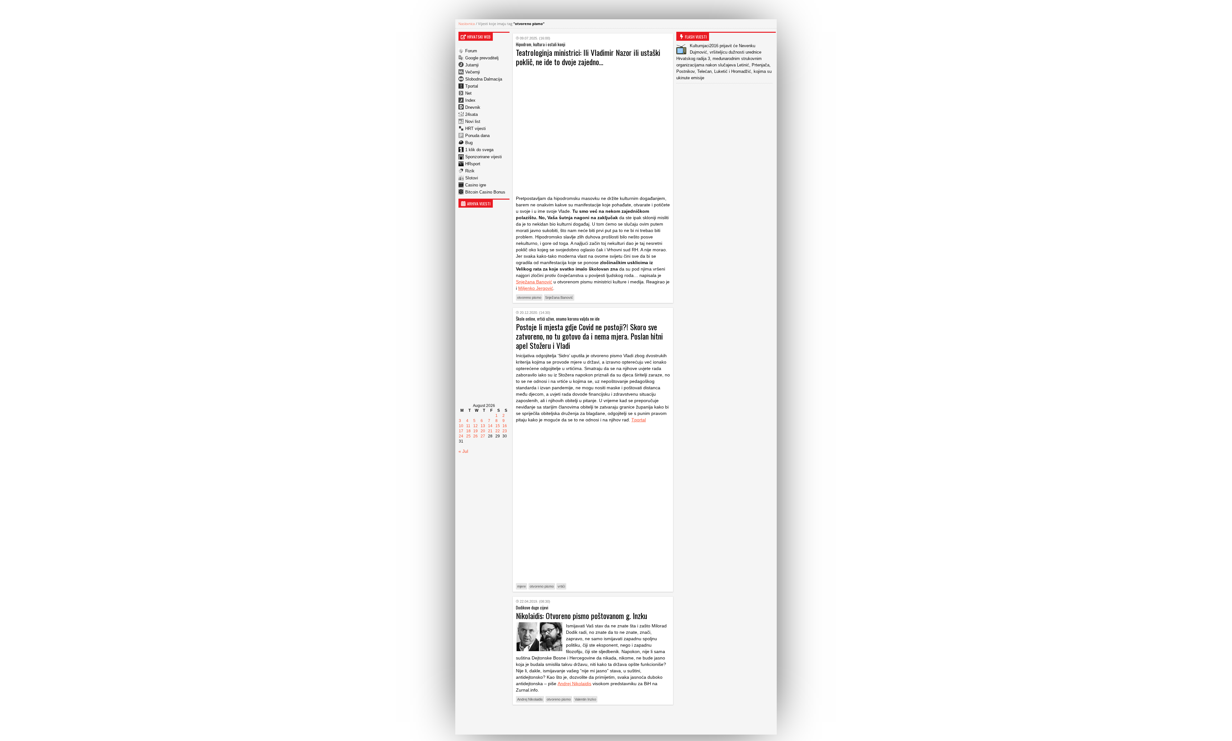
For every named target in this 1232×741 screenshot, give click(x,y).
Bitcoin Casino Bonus (485, 192)
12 (475, 426)
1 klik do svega (479, 149)
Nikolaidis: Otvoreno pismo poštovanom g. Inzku (581, 615)
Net (468, 93)
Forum (471, 50)
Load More (593, 720)
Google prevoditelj (482, 58)
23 (504, 431)
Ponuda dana (477, 135)
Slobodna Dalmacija (483, 79)
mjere (521, 586)
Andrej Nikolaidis (574, 683)
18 (468, 431)
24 (461, 436)
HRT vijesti (475, 128)
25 (468, 436)
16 (504, 426)
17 (461, 431)
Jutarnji (472, 65)
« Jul (463, 451)
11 (468, 426)
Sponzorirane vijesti (483, 156)
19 (475, 431)
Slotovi (471, 178)
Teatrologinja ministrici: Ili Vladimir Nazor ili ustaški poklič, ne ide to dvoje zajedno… (588, 57)
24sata (471, 114)
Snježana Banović (534, 281)
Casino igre (475, 185)
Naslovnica (466, 23)
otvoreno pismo (529, 297)
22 (497, 431)
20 (483, 431)
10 (461, 426)
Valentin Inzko (585, 699)
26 (475, 436)
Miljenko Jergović (535, 288)
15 (497, 426)
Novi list (472, 121)
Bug (469, 142)
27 (483, 436)
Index (470, 100)
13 (483, 426)
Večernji (472, 72)
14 (490, 426)
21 (490, 431)
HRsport (472, 163)
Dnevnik (472, 107)
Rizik (470, 170)
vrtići (561, 586)
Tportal (471, 86)
